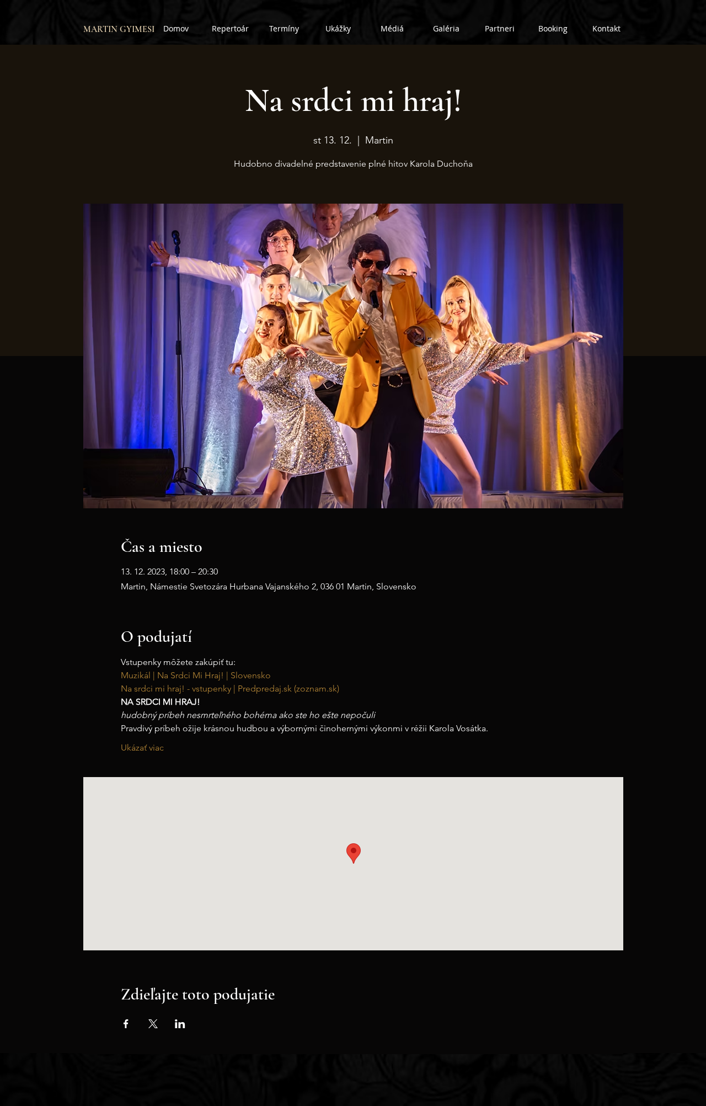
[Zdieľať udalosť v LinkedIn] (180, 1023)
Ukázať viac (142, 747)
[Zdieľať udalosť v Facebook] (126, 1023)
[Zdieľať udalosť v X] (153, 1023)
